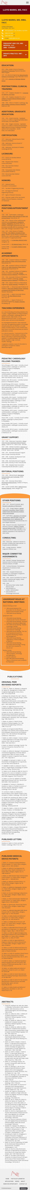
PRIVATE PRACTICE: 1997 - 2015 (13, 55)
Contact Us (23, 1184)
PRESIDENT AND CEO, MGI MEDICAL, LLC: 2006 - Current (13, 45)
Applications (9, 1181)
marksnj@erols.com (14, 38)
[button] (27, 2)
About (23, 1181)
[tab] (15, 45)
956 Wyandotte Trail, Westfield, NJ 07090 (16, 30)
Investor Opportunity (10, 1184)
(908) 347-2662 (9, 33)
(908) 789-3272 (9, 35)
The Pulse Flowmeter (17, 1178)
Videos (17, 1181)
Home (7, 1178)
